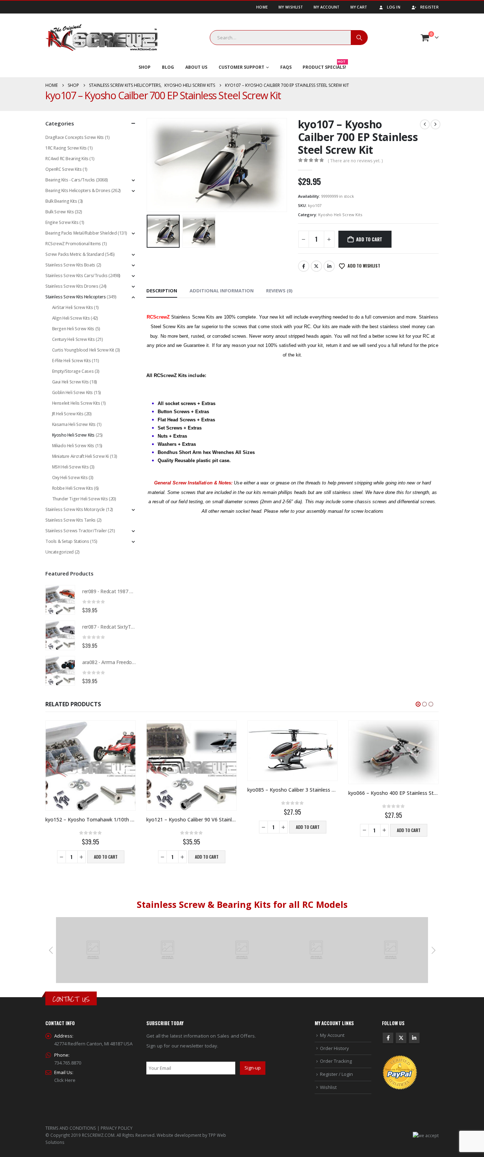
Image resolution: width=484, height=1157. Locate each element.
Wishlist (328, 1087)
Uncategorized (59, 552)
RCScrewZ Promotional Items (73, 244)
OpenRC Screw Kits (63, 169)
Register (429, 7)
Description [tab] (161, 290)
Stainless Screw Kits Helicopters (75, 297)
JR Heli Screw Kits (68, 414)
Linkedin (414, 1038)
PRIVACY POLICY (117, 1128)
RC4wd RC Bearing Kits (67, 159)
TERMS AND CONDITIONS (70, 1128)
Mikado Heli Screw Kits (73, 446)
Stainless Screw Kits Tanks (70, 520)
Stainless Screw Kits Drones (71, 286)
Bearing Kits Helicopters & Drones (77, 190)
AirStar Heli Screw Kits (72, 307)
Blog (168, 67)
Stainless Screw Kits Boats (70, 265)
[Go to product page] (60, 600)
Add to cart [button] (106, 857)
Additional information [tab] (222, 290)
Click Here (64, 1080)
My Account (327, 7)
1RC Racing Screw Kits (66, 148)
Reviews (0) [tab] (279, 290)
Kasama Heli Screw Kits (74, 424)
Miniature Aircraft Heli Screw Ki (80, 456)
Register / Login (336, 1074)
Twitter (316, 266)
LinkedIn (329, 266)
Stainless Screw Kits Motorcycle (75, 509)
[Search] (359, 37)
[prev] (425, 124)
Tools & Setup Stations (67, 541)
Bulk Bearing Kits (61, 201)
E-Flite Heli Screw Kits (71, 361)
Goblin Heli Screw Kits (72, 392)
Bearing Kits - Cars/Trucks (70, 180)
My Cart (358, 7)
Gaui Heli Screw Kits (70, 382)
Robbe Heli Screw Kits (72, 488)
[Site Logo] (101, 37)
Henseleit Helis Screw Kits (76, 403)
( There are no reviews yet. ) (355, 161)
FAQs (286, 67)
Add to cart (369, 239)
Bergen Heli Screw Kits (73, 329)
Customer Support (241, 67)
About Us (196, 67)
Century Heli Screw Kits (73, 339)
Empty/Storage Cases (73, 371)
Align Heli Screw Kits (71, 318)
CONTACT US (71, 999)
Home (262, 7)
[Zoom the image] (93, 921)
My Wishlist (290, 7)
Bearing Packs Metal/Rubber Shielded (81, 233)
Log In (393, 7)
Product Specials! (324, 65)
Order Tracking (336, 1061)
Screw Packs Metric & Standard (74, 254)
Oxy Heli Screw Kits (70, 477)
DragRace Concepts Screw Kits (74, 137)
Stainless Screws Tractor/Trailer (76, 531)
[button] (148, 164)
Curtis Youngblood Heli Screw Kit (83, 350)
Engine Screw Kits (61, 222)
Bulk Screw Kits (59, 212)
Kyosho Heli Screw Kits (340, 214)
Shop (145, 67)
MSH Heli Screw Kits (70, 467)
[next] (435, 124)
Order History (334, 1048)
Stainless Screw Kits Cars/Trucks (76, 276)
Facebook (303, 266)
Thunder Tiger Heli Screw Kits (80, 499)
